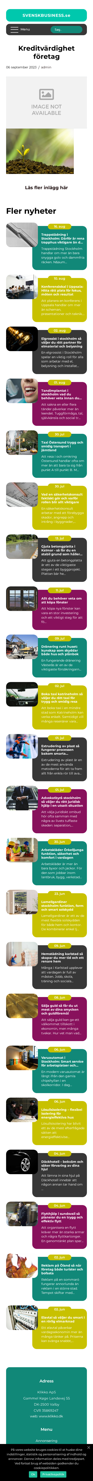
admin (46, 67)
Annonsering (46, 1441)
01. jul (59, 738)
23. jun (59, 894)
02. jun (59, 1257)
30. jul (59, 434)
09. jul (60, 638)
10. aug (59, 278)
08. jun (59, 997)
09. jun (59, 946)
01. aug (59, 382)
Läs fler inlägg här (46, 187)
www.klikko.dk (51, 1416)
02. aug (60, 330)
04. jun (59, 1153)
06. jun (59, 1049)
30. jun (59, 842)
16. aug (59, 226)
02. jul (59, 686)
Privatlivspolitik (53, 1474)
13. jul (59, 538)
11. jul (60, 590)
